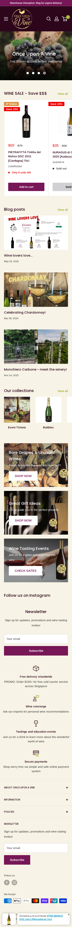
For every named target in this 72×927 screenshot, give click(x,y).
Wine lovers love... (18, 255)
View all (63, 93)
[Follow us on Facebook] (7, 882)
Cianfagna (15, 166)
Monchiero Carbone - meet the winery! (35, 369)
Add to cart (26, 186)
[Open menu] (6, 18)
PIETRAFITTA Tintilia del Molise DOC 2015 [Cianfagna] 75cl (24, 156)
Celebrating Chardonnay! (25, 312)
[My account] (57, 19)
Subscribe (36, 650)
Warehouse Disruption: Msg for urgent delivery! (36, 3)
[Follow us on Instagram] (14, 882)
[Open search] (49, 19)
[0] (64, 18)
